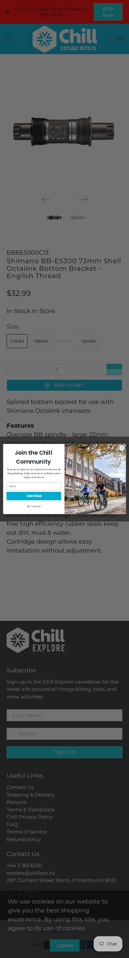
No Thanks (33, 506)
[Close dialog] (122, 448)
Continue (33, 496)
